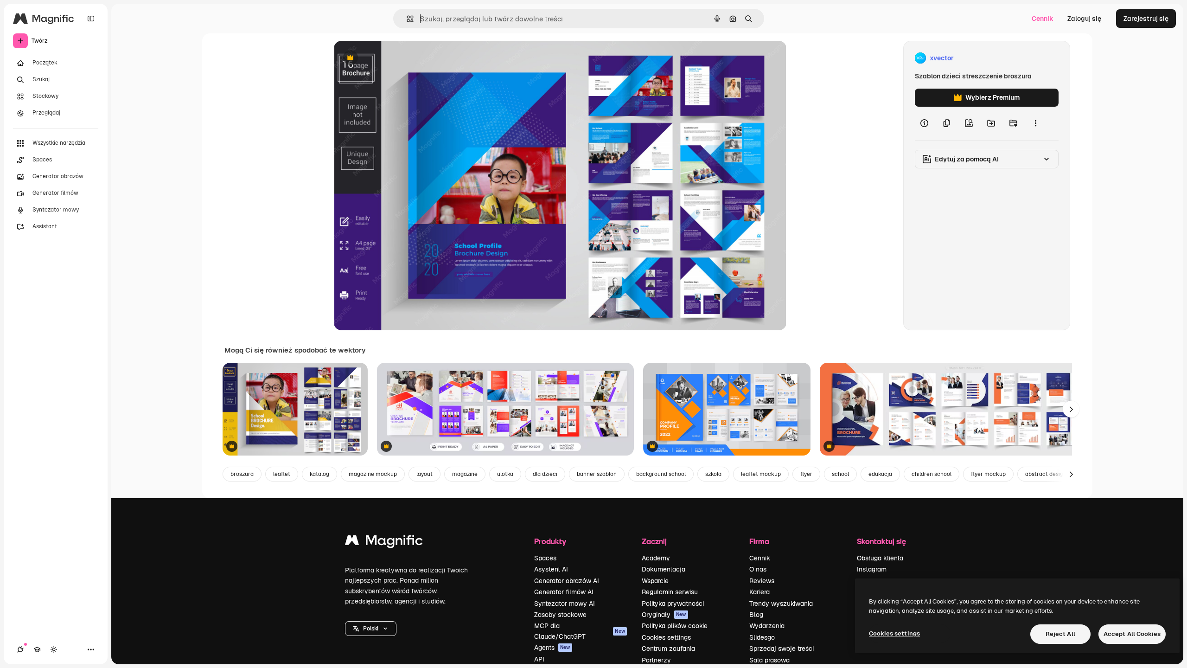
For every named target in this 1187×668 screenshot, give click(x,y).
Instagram (872, 569)
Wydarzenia (767, 626)
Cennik (1042, 18)
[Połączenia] (20, 649)
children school (931, 474)
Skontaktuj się (881, 541)
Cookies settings (666, 637)
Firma (759, 541)
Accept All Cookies (1132, 634)
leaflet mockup (761, 474)
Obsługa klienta (880, 558)
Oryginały (664, 614)
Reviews (761, 581)
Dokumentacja (663, 569)
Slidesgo (762, 637)
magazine (465, 474)
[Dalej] (1071, 409)
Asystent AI (551, 569)
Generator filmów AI (564, 592)
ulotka (505, 474)
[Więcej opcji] (1035, 123)
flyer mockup (988, 474)
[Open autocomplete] (406, 18)
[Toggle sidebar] (90, 18)
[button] (370, 628)
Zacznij (654, 541)
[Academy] (37, 649)
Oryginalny (397, 58)
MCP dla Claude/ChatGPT (579, 631)
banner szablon (597, 474)
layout (424, 474)
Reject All (1060, 634)
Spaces (545, 558)
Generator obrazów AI (566, 581)
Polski (370, 628)
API (539, 659)
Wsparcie (655, 581)
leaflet (281, 474)
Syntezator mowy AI (564, 603)
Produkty (550, 541)
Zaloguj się (1084, 18)
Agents (552, 647)
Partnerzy (656, 660)
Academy (656, 558)
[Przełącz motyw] (53, 649)
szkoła (713, 474)
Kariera (759, 592)
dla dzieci (545, 474)
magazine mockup (373, 474)
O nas (757, 569)
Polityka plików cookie (675, 626)
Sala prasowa (769, 660)
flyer (806, 474)
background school (661, 474)
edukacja (880, 474)
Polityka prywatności (673, 603)
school (840, 474)
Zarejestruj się (1145, 18)
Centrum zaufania (668, 648)
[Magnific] (384, 542)
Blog (756, 614)
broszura (242, 474)
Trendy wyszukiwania (781, 603)
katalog (319, 474)
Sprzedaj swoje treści (781, 648)
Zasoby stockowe (560, 614)
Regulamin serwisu (670, 592)
